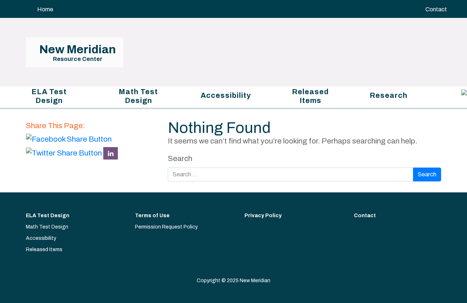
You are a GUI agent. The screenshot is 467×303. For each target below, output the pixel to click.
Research (389, 95)
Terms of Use (152, 215)
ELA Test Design (49, 96)
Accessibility (226, 95)
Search (180, 158)
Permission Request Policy (166, 227)
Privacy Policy (263, 215)
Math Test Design (138, 96)
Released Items (310, 96)
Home (45, 9)
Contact (436, 9)
